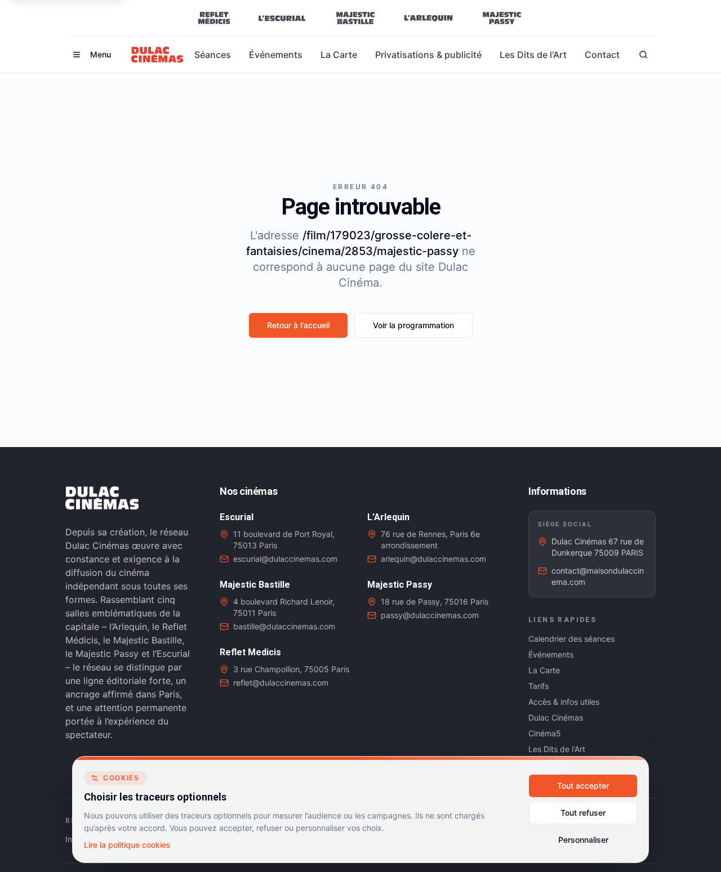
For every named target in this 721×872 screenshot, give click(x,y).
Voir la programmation (413, 325)
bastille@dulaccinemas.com (284, 626)
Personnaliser (583, 839)
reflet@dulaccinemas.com (280, 682)
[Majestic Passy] (501, 18)
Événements (275, 54)
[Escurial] (281, 18)
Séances (212, 54)
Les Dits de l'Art (533, 54)
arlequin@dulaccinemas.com (433, 559)
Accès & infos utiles (563, 701)
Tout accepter (583, 785)
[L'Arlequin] (428, 18)
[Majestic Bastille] (355, 18)
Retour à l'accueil (298, 325)
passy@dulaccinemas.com (430, 615)
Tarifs (538, 686)
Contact (602, 54)
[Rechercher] (643, 54)
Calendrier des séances (571, 638)
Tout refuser (583, 812)
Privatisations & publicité (428, 54)
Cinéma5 (544, 733)
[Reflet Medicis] (214, 18)
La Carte (339, 54)
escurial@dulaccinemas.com (285, 559)
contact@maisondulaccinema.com (597, 576)
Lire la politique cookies (127, 844)
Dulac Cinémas (555, 717)
